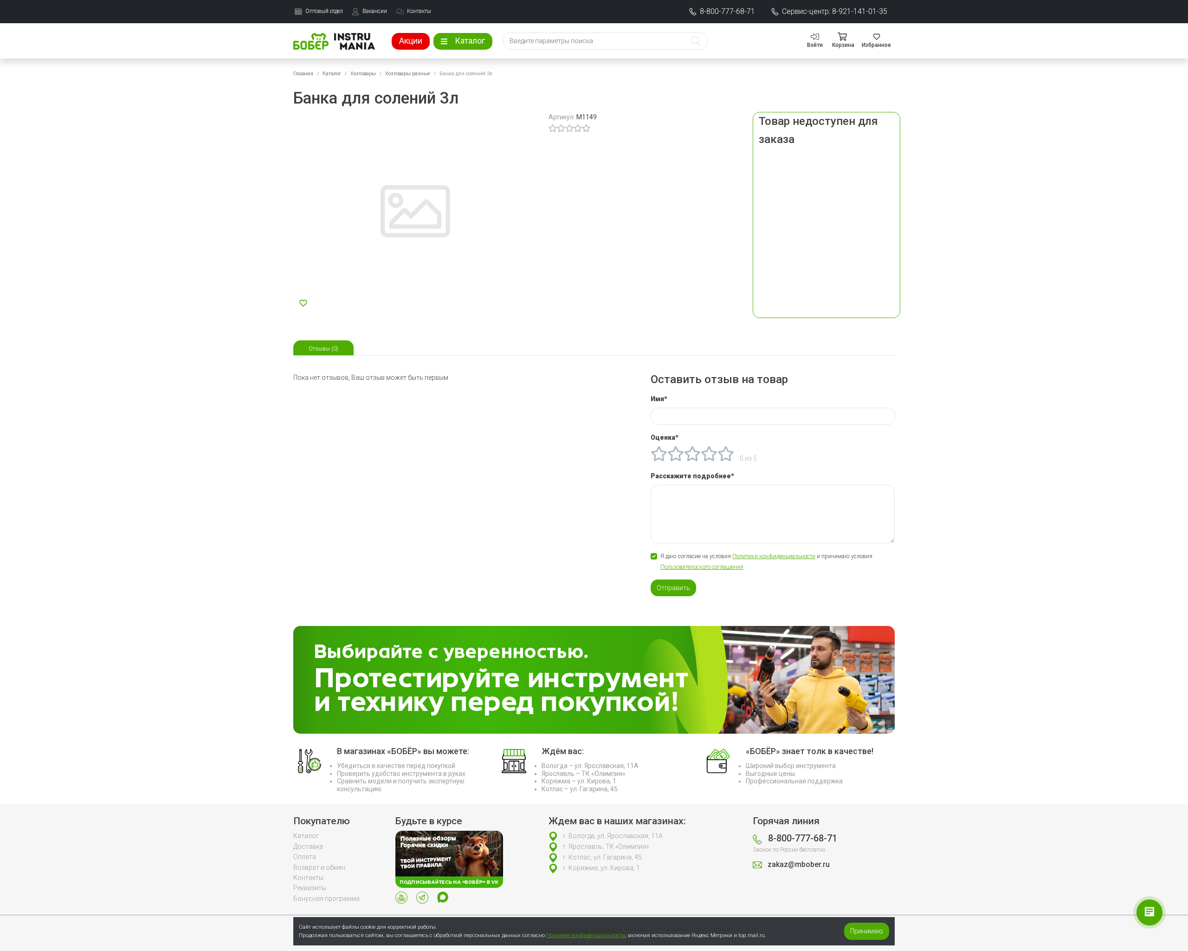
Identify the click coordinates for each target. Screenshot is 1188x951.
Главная (303, 74)
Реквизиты (309, 888)
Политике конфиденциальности (585, 935)
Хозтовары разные (407, 74)
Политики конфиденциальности (773, 556)
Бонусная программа (326, 898)
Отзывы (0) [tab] (323, 348)
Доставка (308, 846)
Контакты (308, 877)
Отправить (673, 588)
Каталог (332, 74)
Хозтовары (363, 74)
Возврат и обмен (319, 867)
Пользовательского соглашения (701, 567)
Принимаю (866, 931)
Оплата (304, 856)
